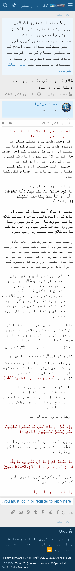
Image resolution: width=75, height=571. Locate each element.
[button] (70, 5)
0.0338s (8, 563)
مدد (29, 544)
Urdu (64, 531)
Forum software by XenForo (37, 557)
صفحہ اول (63, 549)
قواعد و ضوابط (21, 538)
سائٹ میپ (14, 544)
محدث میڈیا (57, 94)
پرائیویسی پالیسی (54, 544)
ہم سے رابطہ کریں (55, 538)
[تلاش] (5, 5)
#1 (4, 123)
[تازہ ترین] (14, 5)
